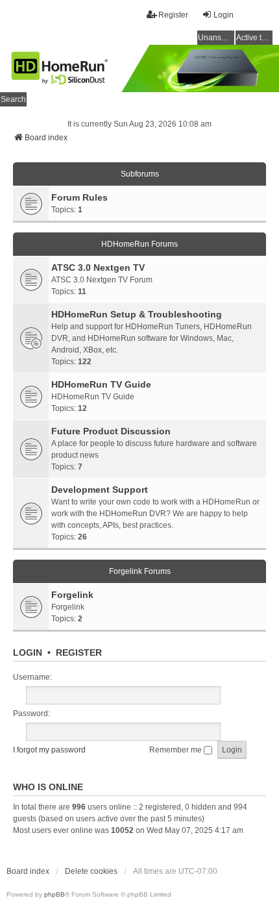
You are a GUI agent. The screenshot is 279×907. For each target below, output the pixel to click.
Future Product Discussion (111, 431)
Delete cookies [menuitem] (91, 871)
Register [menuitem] (173, 14)
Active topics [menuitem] (254, 37)
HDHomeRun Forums (139, 244)
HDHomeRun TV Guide (101, 384)
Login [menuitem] (223, 14)
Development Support (99, 489)
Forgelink (72, 595)
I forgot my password (49, 749)
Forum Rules (79, 197)
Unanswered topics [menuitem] (216, 37)
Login (27, 652)
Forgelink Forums (140, 571)
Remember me (176, 749)
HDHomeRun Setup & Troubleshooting (136, 314)
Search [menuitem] (13, 99)
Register (79, 652)
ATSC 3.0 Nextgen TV (98, 267)
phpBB (54, 894)
